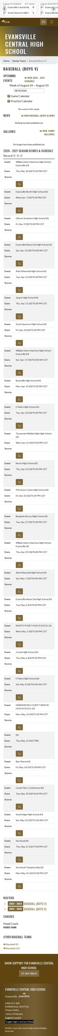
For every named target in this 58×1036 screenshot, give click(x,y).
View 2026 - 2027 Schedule (34, 79)
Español (17, 1017)
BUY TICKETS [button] (31, 973)
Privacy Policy (12, 1010)
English (9, 1017)
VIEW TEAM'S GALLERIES (48, 132)
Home (6, 60)
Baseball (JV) (13, 948)
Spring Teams (19, 60)
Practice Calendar (22, 101)
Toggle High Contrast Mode (19, 1021)
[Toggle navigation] (52, 22)
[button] (43, 22)
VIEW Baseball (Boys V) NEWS (39, 115)
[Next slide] (53, 9)
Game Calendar (20, 96)
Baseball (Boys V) (28, 903)
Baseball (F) (12, 944)
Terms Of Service (14, 1014)
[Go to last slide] (4, 9)
